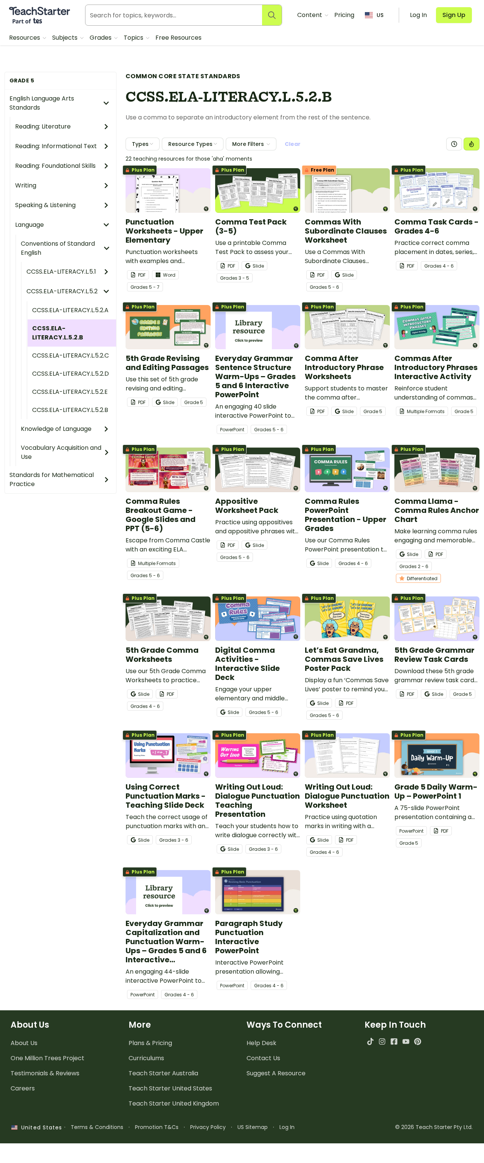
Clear (293, 144)
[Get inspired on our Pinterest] (418, 1041)
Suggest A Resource (276, 1073)
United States (39, 1127)
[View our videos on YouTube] (406, 1041)
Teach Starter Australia (163, 1073)
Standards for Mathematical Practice (51, 479)
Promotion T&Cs (156, 1127)
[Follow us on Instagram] (382, 1041)
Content (310, 15)
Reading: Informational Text (56, 146)
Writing (25, 185)
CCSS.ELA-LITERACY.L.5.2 (62, 291)
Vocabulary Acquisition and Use (61, 452)
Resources (25, 37)
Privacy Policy (208, 1127)
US (380, 15)
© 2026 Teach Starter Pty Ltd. (434, 1127)
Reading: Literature (43, 126)
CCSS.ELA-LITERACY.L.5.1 (61, 271)
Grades (101, 37)
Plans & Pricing (150, 1043)
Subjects (65, 37)
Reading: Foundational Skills (55, 165)
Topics (134, 37)
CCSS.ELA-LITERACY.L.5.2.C (70, 355)
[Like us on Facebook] (394, 1041)
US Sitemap (252, 1127)
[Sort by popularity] (471, 144)
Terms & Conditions (97, 1127)
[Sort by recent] (454, 144)
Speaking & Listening (45, 205)
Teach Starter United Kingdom (174, 1103)
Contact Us (263, 1058)
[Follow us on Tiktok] (370, 1041)
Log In (287, 1127)
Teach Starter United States (170, 1088)
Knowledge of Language (56, 428)
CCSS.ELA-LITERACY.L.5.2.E (70, 391)
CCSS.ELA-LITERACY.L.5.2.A (70, 310)
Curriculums (146, 1058)
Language (29, 224)
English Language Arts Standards (41, 103)
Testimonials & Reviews (45, 1073)
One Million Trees (47, 1058)
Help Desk (261, 1043)
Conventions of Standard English (58, 248)
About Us (24, 1043)
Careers (23, 1088)
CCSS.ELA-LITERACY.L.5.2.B (57, 333)
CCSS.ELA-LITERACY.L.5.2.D (70, 373)
